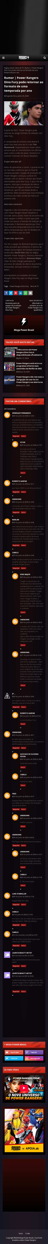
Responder (16, 436)
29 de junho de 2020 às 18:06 (32, 759)
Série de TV (19, 68)
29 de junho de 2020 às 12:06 (24, 416)
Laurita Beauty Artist (22, 953)
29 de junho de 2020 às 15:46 (24, 555)
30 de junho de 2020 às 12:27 (32, 854)
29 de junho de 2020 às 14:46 (24, 502)
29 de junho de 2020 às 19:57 (24, 796)
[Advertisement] (24, 27)
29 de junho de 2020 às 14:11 (24, 484)
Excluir (23, 436)
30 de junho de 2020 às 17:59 (32, 877)
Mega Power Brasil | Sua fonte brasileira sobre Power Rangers (27, 1239)
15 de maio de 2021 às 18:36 (23, 976)
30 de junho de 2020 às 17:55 (24, 896)
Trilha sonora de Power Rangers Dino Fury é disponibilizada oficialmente (29, 352)
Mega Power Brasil (24, 329)
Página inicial (9, 68)
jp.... (14, 694)
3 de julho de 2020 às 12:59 (23, 914)
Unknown (16, 499)
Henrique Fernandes (21, 413)
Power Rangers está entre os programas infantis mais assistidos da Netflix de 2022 (29, 366)
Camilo (15, 552)
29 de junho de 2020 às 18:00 (32, 577)
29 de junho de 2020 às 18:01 (24, 735)
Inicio (21, 1233)
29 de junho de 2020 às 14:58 (24, 522)
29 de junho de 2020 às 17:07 (32, 445)
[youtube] (14, 1052)
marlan (15, 520)
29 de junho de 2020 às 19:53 (32, 777)
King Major (25, 574)
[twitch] (34, 1052)
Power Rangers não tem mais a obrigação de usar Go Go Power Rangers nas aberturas (30, 379)
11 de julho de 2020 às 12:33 (31, 655)
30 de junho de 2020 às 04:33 (24, 837)
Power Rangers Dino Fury (19, 286)
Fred (14, 794)
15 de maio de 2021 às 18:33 (23, 956)
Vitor (22, 442)
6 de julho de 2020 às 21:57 (31, 716)
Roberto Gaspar (19, 481)
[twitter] (14, 1058)
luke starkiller (19, 894)
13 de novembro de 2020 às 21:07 (25, 935)
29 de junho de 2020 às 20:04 (32, 818)
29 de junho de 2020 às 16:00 (24, 696)
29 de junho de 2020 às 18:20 (32, 622)
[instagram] (34, 1058)
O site (27, 1233)
